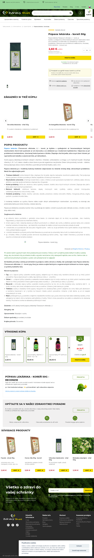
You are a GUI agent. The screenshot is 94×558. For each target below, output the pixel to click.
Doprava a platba (64, 518)
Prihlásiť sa (81, 377)
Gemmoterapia (47, 526)
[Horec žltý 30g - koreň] (35, 445)
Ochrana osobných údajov (31, 531)
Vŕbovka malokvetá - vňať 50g (58, 459)
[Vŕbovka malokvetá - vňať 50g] (59, 445)
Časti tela (71, 19)
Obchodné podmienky (32, 522)
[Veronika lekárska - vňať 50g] (26, 112)
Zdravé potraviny (59, 19)
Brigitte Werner (78, 249)
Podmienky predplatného (30, 527)
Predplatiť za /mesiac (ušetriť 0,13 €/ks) (65, 72)
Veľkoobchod (63, 524)
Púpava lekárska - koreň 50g (41, 26)
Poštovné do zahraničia (66, 520)
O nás (77, 7)
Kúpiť (35, 137)
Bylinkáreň (37, 19)
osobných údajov (69, 495)
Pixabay (87, 249)
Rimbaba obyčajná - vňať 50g (82, 459)
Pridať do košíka (70, 58)
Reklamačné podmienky (33, 524)
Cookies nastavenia (31, 536)
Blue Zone (57, 7)
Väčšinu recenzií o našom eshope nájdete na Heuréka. (20, 391)
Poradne (65, 7)
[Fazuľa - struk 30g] (11, 445)
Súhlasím (79, 546)
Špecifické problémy (83, 19)
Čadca (78, 526)
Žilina (77, 524)
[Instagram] (8, 525)
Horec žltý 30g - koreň (33, 458)
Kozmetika (47, 19)
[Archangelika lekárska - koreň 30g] (68, 112)
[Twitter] (12, 525)
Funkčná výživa (26, 19)
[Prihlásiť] (80, 13)
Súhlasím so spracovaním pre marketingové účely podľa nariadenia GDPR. (69, 496)
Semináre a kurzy (48, 520)
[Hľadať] (70, 13)
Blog (71, 7)
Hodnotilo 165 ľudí (60, 30)
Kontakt (84, 7)
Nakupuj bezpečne (65, 522)
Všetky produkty (6, 26)
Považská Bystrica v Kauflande (82, 519)
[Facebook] (17, 525)
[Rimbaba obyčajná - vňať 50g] (83, 445)
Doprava (59, 81)
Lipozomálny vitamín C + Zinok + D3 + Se (35, 355)
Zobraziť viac (63, 45)
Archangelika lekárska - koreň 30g (62, 125)
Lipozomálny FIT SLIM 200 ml (58, 355)
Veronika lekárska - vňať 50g (18, 125)
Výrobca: (58, 85)
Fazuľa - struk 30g (7, 458)
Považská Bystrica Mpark (83, 522)
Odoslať (87, 490)
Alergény (45, 524)
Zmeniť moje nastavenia (79, 550)
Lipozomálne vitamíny (11, 19)
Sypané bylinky (27, 26)
